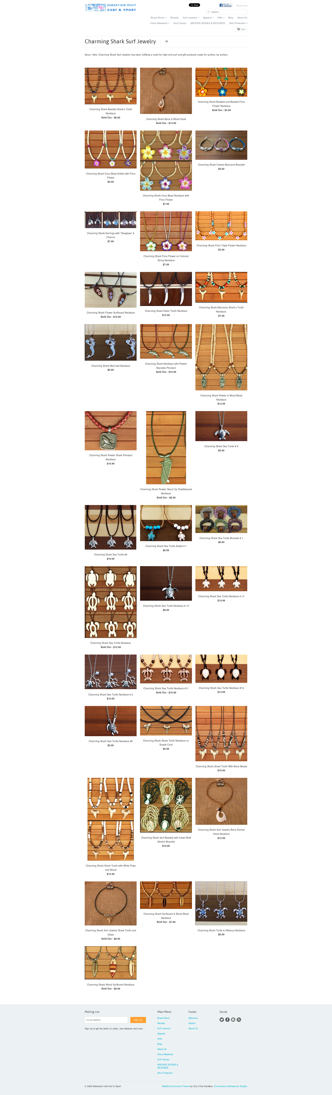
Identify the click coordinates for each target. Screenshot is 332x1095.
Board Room (158, 17)
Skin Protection (238, 23)
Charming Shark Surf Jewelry (120, 41)
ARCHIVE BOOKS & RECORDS (207, 23)
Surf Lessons (191, 17)
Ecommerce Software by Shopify (230, 1086)
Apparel (208, 17)
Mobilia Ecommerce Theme (176, 1086)
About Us (242, 17)
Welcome (193, 1018)
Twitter (222, 1019)
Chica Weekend (159, 23)
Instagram (233, 1019)
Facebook (227, 1019)
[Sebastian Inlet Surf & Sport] (111, 8)
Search (192, 1023)
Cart (243, 29)
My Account (242, 5)
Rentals (174, 17)
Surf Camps (179, 23)
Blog (230, 17)
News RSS (239, 1019)
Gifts (220, 17)
